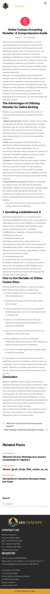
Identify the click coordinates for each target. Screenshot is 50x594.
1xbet (32, 45)
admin (17, 37)
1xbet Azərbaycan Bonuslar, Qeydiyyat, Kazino (23, 430)
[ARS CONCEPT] (14, 8)
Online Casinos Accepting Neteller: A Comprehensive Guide (25, 31)
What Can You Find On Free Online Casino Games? (24, 424)
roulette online (39, 349)
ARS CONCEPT (23, 591)
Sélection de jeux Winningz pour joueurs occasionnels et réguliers (24, 458)
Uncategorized (29, 37)
